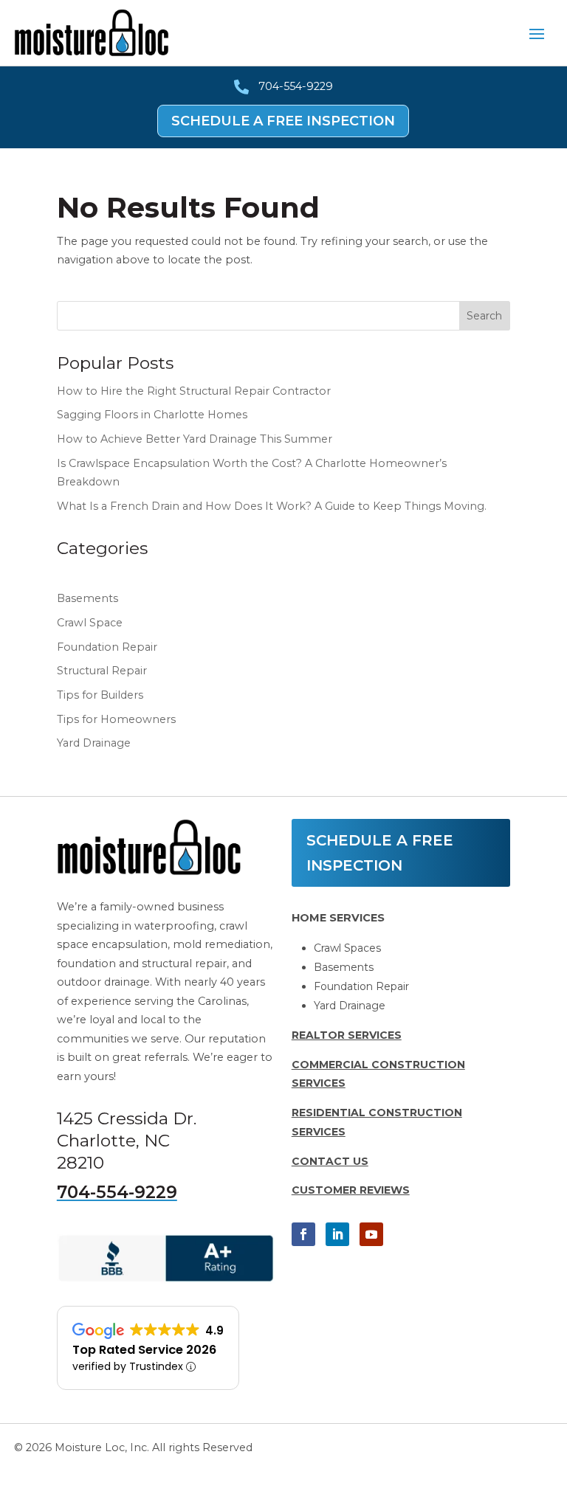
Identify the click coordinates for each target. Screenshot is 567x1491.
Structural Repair (102, 670)
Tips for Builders (100, 695)
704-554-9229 (117, 1192)
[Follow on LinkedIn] (337, 1234)
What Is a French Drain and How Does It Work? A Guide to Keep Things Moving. (272, 506)
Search (484, 315)
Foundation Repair (107, 647)
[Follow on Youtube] (371, 1234)
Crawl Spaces (347, 948)
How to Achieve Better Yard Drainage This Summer (194, 439)
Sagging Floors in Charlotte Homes (152, 414)
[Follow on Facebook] (303, 1234)
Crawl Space (90, 622)
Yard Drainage (94, 743)
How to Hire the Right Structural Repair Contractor (194, 391)
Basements (87, 598)
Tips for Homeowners (116, 719)
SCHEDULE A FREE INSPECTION (283, 121)
